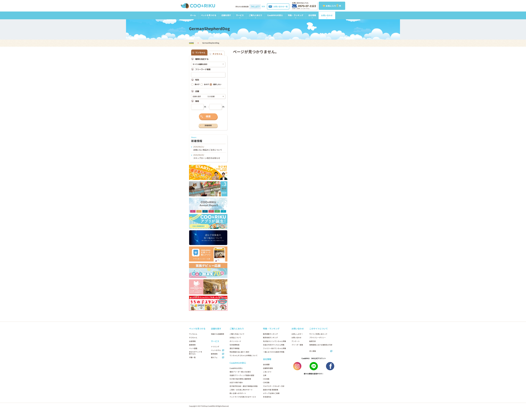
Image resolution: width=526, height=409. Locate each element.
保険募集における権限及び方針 (320, 345)
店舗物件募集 (268, 368)
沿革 (264, 375)
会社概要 (266, 364)
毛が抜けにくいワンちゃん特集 (274, 341)
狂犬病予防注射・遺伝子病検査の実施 (244, 386)
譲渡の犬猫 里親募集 (270, 390)
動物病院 (214, 354)
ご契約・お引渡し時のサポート (241, 390)
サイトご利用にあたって (318, 334)
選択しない (217, 84)
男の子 (197, 84)
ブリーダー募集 (297, 345)
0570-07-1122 (307, 6)
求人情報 (312, 351)
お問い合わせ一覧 (280, 6)
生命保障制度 (234, 345)
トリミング (215, 346)
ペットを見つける (208, 15)
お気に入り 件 (333, 5)
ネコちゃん (193, 337)
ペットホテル (216, 350)
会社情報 (312, 15)
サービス (240, 15)
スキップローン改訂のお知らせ (206, 158)
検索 (208, 116)
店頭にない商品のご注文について (207, 150)
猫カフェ (214, 357)
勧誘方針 (312, 341)
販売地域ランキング (270, 337)
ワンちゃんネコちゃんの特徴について (244, 355)
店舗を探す (226, 15)
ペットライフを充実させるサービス (243, 397)
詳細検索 (208, 125)
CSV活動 (266, 379)
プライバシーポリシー (317, 337)
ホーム (193, 15)
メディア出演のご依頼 (271, 393)
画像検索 (192, 345)
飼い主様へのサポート (238, 393)
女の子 (206, 84)
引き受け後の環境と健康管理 (240, 379)
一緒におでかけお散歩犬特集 (273, 352)
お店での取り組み (236, 382)
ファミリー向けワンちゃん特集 (274, 348)
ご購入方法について (237, 334)
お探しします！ (297, 334)
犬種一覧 (192, 357)
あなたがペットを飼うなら (195, 353)
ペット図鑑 (193, 348)
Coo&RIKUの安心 (275, 15)
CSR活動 (266, 382)
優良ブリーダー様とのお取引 (240, 372)
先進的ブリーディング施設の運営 (242, 375)
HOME (191, 43)
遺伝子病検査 (234, 348)
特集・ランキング (295, 15)
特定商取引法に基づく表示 (239, 352)
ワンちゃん (193, 334)
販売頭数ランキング (270, 334)
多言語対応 (267, 397)
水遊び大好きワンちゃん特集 (273, 345)
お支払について (235, 337)
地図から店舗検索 (217, 334)
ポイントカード (235, 341)
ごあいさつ (267, 372)
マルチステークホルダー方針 (273, 386)
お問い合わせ (327, 15)
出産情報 (192, 341)
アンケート (295, 341)
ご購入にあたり (255, 15)
